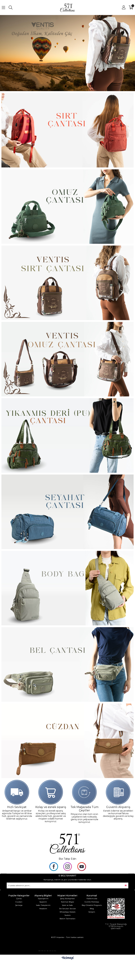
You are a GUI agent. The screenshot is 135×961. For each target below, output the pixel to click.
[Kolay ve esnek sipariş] (50, 792)
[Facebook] (53, 866)
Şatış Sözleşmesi (67, 898)
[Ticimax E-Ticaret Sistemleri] (67, 958)
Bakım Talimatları (67, 918)
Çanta (19, 898)
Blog (92, 908)
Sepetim (43, 902)
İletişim (91, 912)
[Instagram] (67, 866)
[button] (66, 86)
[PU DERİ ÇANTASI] (67, 283)
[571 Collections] (67, 843)
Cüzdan (18, 902)
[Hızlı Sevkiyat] (17, 792)
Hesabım (43, 908)
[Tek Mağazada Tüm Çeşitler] (84, 792)
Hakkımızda (91, 898)
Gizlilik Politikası (92, 902)
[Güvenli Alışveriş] (118, 792)
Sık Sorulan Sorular (67, 908)
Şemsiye (18, 905)
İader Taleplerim (43, 905)
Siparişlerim (43, 898)
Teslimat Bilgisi (67, 902)
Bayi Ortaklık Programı (92, 905)
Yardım (67, 915)
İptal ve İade (67, 905)
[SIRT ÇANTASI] (67, 130)
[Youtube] (81, 866)
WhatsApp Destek (67, 912)
